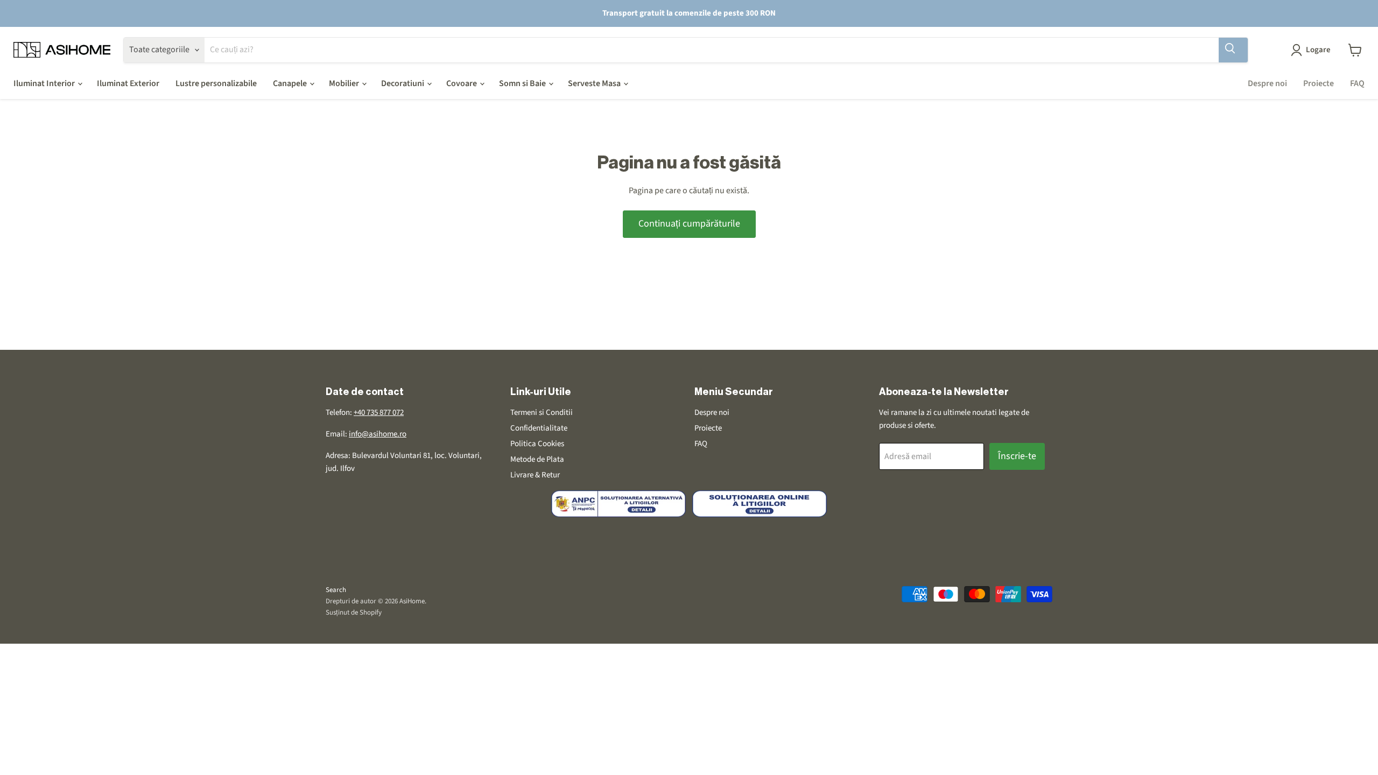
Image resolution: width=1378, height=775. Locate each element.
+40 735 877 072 (379, 412)
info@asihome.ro (377, 434)
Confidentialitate (538, 428)
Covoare (462, 83)
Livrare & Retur (535, 475)
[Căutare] (1233, 50)
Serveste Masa (595, 83)
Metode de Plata (537, 459)
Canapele (290, 83)
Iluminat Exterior (128, 83)
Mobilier (345, 83)
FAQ (1357, 83)
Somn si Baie (523, 83)
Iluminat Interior (44, 83)
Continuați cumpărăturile (689, 223)
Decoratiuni (403, 83)
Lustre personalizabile (216, 83)
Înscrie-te (1017, 456)
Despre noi (1267, 83)
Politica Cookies (537, 443)
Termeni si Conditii (541, 412)
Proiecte (1318, 83)
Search (336, 590)
